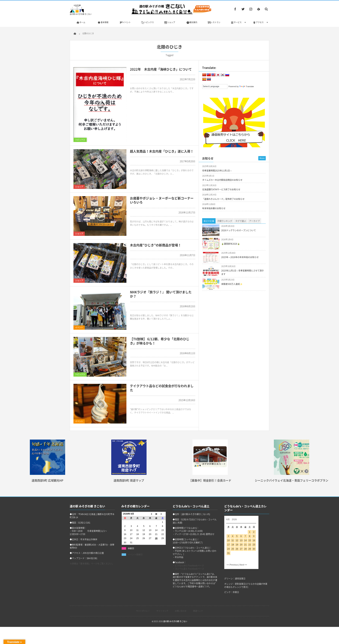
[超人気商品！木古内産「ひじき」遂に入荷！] (99, 169)
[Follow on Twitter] (243, 9)
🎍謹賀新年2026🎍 (230, 243)
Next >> (243, 565)
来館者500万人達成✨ (231, 284)
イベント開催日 (135, 554)
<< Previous (232, 565)
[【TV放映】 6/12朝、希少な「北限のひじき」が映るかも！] (99, 357)
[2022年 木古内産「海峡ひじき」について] (99, 104)
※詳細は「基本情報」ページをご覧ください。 (92, 563)
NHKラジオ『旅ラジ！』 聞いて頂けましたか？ (161, 294)
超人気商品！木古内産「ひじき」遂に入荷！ (162, 151)
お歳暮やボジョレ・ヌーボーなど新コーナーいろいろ (162, 200)
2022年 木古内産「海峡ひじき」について (161, 69)
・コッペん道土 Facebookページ (188, 568)
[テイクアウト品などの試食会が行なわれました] (99, 404)
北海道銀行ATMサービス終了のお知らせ (221, 189)
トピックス (80, 139)
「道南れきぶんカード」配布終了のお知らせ (223, 199)
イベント (79, 327)
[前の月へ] (150, 514)
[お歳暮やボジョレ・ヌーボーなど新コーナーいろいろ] (99, 216)
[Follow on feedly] (258, 9)
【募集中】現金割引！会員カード (210, 480)
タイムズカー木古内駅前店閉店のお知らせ (222, 180)
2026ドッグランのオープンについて (238, 230)
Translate (250, 86)
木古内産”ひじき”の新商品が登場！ (155, 245)
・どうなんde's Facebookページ (188, 565)
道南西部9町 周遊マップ (129, 480)
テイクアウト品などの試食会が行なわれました (162, 387)
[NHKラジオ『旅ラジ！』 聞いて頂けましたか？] (99, 310)
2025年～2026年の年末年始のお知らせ (240, 257)
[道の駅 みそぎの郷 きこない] (77, 11)
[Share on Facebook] (235, 9)
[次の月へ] (162, 514)
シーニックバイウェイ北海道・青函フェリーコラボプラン (291, 480)
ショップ (79, 186)
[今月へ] (156, 514)
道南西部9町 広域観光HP (47, 480)
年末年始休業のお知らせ (213, 208)
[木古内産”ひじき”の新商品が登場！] (99, 263)
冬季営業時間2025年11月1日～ (217, 170)
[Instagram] (251, 9)
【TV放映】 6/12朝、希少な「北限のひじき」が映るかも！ (159, 341)
